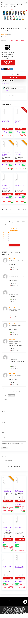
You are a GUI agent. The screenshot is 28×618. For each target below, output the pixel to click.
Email (3, 437)
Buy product (14, 77)
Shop (7, 4)
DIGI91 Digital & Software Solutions (14, 88)
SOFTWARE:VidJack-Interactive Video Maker (6, 154)
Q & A (19, 209)
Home (2, 4)
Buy (11, 131)
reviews (9, 34)
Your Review (5, 399)
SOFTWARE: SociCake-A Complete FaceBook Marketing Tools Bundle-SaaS (19, 123)
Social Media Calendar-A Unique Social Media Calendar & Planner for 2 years (6, 188)
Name (3, 432)
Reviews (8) (13, 209)
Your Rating (4, 395)
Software (12, 4)
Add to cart (7, 500)
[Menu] (1, 2)
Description (5, 209)
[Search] (26, 2)
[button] (5, 83)
